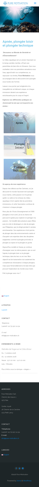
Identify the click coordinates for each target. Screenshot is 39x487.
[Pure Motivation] (15, 3)
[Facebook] (16, 468)
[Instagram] (22, 468)
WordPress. (27, 481)
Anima (18, 481)
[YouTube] (19, 468)
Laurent (4, 310)
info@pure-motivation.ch (10, 438)
